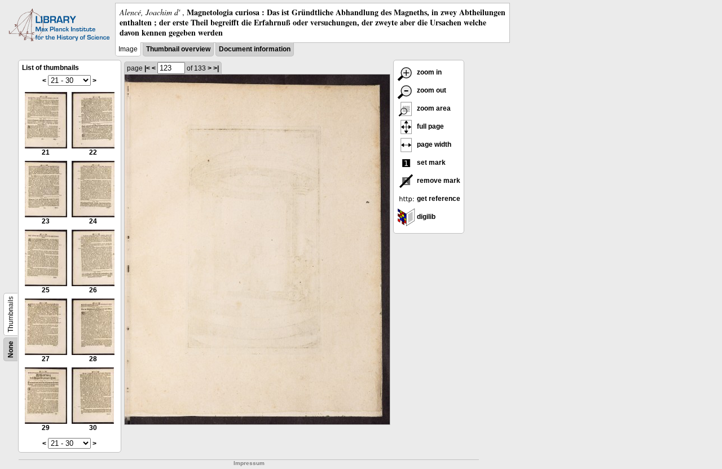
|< (147, 68)
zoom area (433, 108)
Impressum (249, 463)
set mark (430, 162)
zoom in (428, 72)
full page (429, 126)
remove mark (437, 181)
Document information (254, 49)
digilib (425, 217)
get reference (437, 199)
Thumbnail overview (178, 49)
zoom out (430, 90)
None (11, 349)
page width (433, 144)
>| (216, 68)
